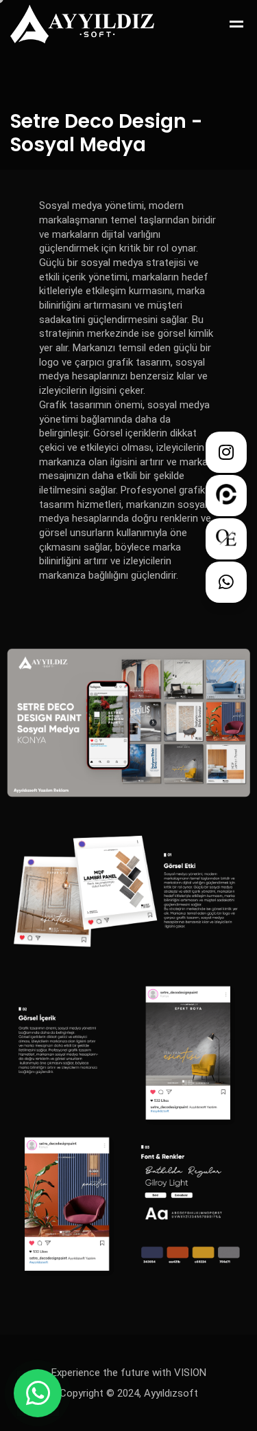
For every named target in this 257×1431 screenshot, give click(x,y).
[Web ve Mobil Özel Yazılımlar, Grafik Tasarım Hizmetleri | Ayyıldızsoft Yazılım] (82, 24)
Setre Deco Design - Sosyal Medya (106, 133)
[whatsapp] (38, 1393)
